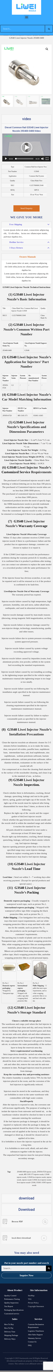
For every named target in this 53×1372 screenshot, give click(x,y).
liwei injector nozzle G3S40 (26, 1183)
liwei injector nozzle (44, 1180)
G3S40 (18, 325)
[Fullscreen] (47, 158)
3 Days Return (16, 248)
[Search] (49, 28)
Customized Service (16, 472)
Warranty (25, 526)
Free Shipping (15, 224)
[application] (26, 148)
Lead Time (32, 869)
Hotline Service (16, 242)
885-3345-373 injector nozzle (34, 1174)
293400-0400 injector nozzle (26, 1172)
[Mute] (42, 158)
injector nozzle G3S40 (29, 1180)
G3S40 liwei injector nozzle (36, 1177)
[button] (26, 17)
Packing (33, 892)
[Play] (6, 158)
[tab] (26, 224)
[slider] (24, 158)
